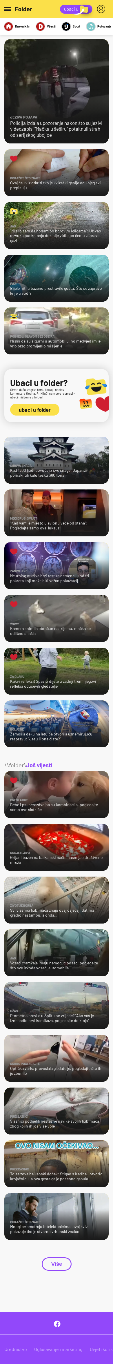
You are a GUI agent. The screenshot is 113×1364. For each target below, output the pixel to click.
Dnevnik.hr (22, 26)
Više (56, 1264)
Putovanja (104, 26)
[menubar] (102, 9)
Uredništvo (15, 1349)
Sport (76, 26)
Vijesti (51, 26)
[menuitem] (102, 9)
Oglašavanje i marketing (58, 1349)
